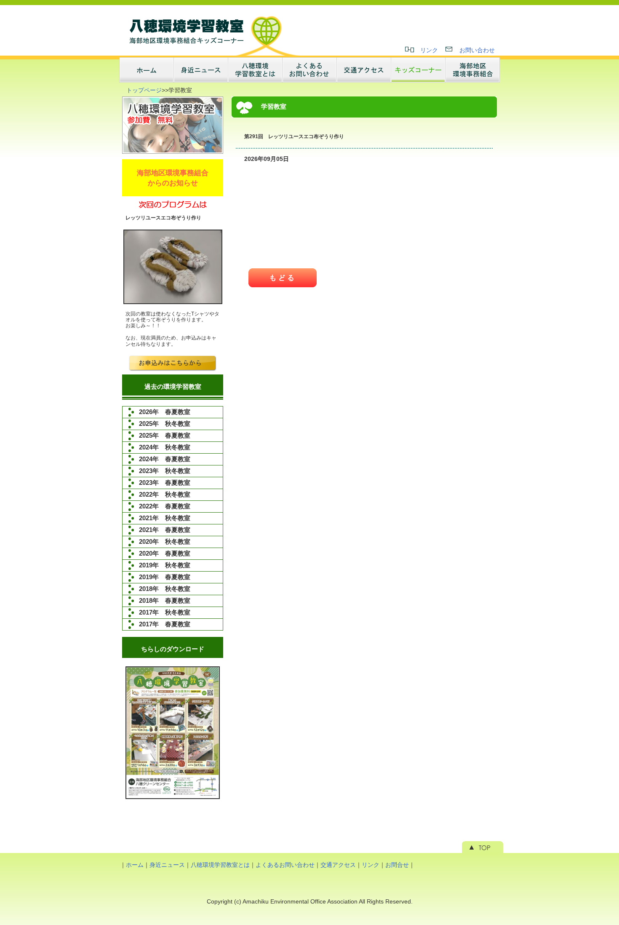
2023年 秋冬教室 (164, 470)
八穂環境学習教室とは (220, 864)
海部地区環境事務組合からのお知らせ (172, 177)
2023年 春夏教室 (164, 482)
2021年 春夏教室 (164, 529)
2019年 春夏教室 (164, 576)
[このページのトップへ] (482, 850)
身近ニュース (167, 864)
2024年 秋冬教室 (164, 447)
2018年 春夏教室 (164, 600)
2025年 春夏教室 (164, 435)
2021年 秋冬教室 (164, 517)
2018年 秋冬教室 (164, 588)
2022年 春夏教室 (164, 506)
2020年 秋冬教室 (164, 541)
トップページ (144, 90)
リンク (429, 50)
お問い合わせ (477, 50)
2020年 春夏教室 (164, 553)
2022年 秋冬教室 (164, 494)
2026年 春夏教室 (164, 411)
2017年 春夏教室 (164, 624)
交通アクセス (338, 864)
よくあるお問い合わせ (285, 864)
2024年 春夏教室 (164, 458)
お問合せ (397, 864)
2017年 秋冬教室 (164, 612)
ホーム (135, 864)
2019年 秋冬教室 (164, 565)
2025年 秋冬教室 (164, 423)
